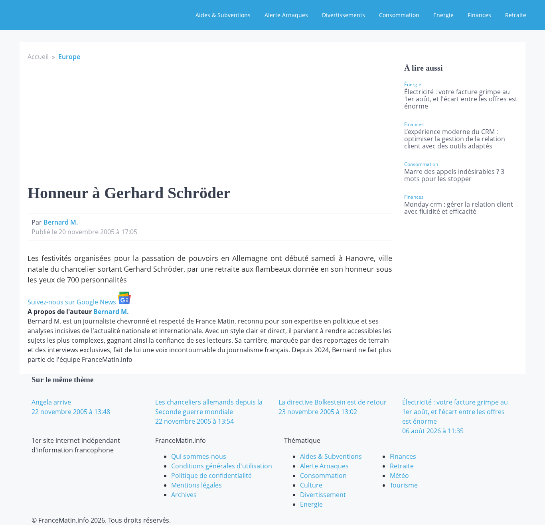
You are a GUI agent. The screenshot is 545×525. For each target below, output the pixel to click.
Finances (479, 15)
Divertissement (323, 494)
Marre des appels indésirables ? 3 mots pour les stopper (454, 175)
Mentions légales (196, 485)
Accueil (38, 56)
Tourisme (404, 485)
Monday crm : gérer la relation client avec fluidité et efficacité (458, 208)
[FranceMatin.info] (59, 14)
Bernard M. (60, 222)
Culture (311, 485)
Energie (443, 15)
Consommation (399, 15)
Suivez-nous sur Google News (73, 302)
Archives (184, 494)
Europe (69, 56)
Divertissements (343, 15)
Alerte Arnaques (286, 15)
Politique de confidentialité (211, 475)
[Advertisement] (210, 121)
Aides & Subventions (223, 15)
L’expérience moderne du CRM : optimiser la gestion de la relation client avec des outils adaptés (454, 138)
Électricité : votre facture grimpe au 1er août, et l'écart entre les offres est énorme (460, 99)
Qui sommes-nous (198, 456)
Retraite (515, 15)
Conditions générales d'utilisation (221, 466)
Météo (399, 475)
